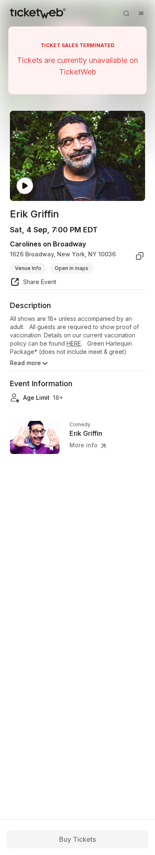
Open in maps (71, 268)
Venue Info (28, 268)
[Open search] (126, 13)
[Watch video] (24, 186)
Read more (25, 362)
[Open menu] (141, 13)
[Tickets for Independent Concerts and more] (38, 13)
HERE (74, 343)
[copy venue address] (139, 256)
